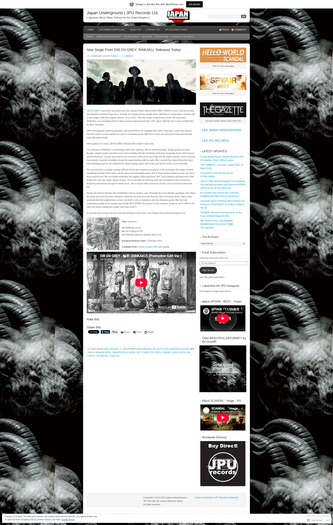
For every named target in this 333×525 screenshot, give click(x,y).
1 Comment (127, 56)
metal (158, 352)
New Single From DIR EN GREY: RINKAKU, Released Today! (134, 50)
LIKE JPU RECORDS (215, 140)
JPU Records (131, 37)
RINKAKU (132, 222)
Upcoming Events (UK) (112, 30)
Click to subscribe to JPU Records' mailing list (216, 497)
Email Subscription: (214, 252)
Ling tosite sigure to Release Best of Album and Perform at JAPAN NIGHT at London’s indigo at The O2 (222, 204)
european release (179, 349)
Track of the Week (183, 37)
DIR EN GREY (93, 111)
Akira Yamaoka (143, 349)
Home (91, 30)
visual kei (114, 356)
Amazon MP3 (151, 247)
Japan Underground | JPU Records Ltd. (123, 12)
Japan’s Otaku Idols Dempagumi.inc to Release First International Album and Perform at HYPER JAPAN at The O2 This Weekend (222, 184)
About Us (135, 30)
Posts (225, 30)
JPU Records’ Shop (176, 30)
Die (154, 349)
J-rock (90, 352)
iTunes (141, 247)
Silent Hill (185, 352)
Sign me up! (208, 270)
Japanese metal (103, 352)
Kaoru (132, 352)
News (90, 37)
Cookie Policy (68, 519)
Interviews (162, 37)
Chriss (114, 56)
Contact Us (153, 30)
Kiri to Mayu (143, 352)
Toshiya (91, 356)
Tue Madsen (102, 356)
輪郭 (192, 349)
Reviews (147, 37)
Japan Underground (108, 37)
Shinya (175, 352)
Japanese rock (120, 352)
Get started (194, 4)
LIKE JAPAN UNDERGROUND (221, 130)
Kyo (152, 352)
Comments (240, 30)
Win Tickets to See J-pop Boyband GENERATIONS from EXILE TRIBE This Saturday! (216, 224)
